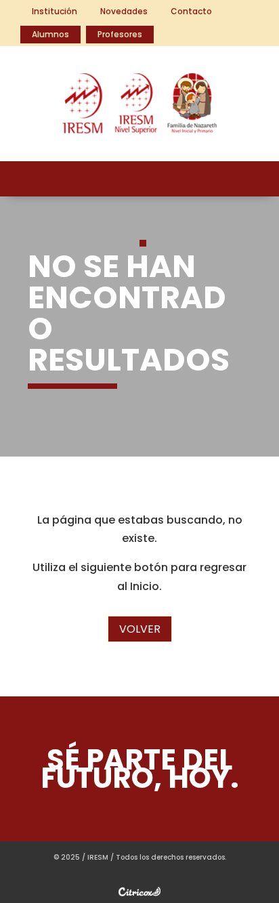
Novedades (124, 11)
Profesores (120, 34)
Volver (139, 629)
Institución (54, 11)
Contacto (191, 11)
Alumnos (50, 34)
